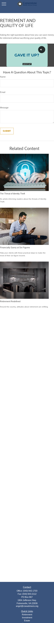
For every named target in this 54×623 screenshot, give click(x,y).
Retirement (27, 614)
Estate (27, 620)
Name (3, 77)
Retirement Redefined (10, 301)
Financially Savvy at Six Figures (15, 247)
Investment (27, 617)
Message (4, 108)
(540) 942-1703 (30, 591)
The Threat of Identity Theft (12, 194)
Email (2, 92)
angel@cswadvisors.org (27, 606)
